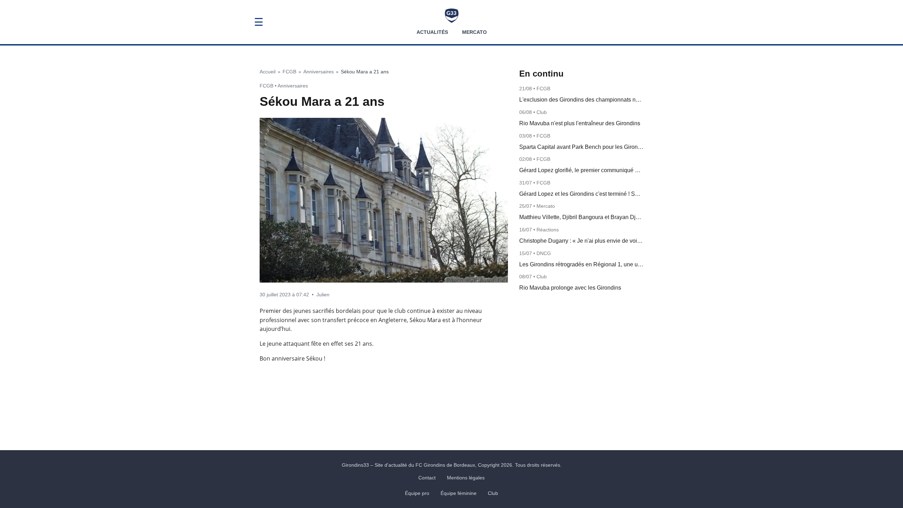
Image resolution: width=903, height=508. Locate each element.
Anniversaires (318, 71)
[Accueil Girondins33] (452, 15)
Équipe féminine (459, 493)
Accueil (267, 71)
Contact (427, 477)
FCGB (289, 71)
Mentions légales (466, 477)
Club (493, 493)
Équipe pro (417, 493)
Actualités (432, 32)
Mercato (474, 32)
